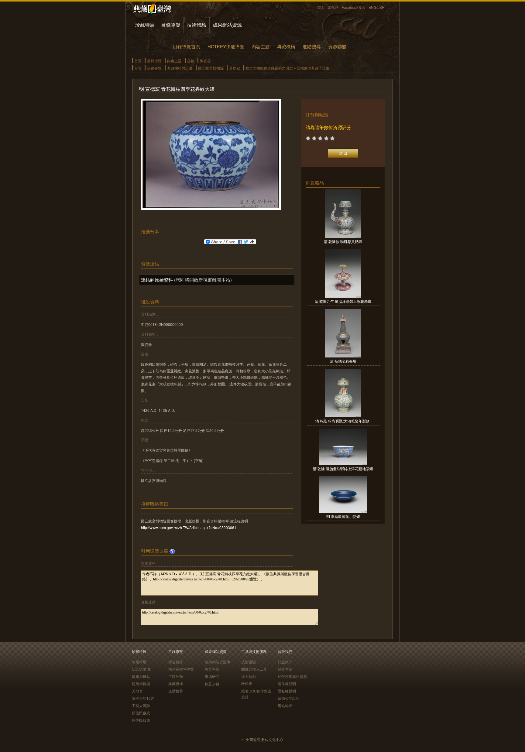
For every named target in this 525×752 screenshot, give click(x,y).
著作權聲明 (287, 683)
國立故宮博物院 (211, 67)
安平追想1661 (143, 698)
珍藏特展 (145, 24)
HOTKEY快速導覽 (226, 46)
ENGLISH (377, 7)
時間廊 (246, 683)
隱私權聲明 (287, 690)
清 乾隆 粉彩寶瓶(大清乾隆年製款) (343, 420)
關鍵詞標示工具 (254, 669)
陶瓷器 (205, 60)
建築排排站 (141, 676)
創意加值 (212, 683)
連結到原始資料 (157, 279)
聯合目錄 (175, 661)
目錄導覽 (170, 24)
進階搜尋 (312, 46)
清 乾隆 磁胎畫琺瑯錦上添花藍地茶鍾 (343, 468)
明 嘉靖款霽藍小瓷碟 (343, 516)
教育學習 (212, 669)
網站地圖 (285, 705)
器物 (190, 60)
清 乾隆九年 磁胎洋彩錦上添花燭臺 (343, 301)
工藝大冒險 (141, 705)
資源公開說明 (289, 698)
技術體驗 (196, 24)
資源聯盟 (337, 46)
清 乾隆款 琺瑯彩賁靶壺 (343, 241)
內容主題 (261, 46)
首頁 (321, 7)
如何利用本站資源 (292, 676)
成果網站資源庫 (217, 661)
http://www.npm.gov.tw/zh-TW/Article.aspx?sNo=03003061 (188, 527)
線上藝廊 (248, 676)
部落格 (333, 7)
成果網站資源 (227, 24)
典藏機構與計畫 (180, 67)
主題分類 (175, 676)
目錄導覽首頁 (186, 46)
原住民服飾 (141, 720)
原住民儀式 (141, 712)
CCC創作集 (141, 669)
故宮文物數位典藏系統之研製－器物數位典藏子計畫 (287, 67)
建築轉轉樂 (141, 683)
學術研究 (212, 676)
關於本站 (285, 669)
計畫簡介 (285, 661)
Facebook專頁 (353, 7)
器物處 (234, 67)
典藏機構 (286, 46)
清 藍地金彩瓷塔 (343, 361)
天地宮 (137, 690)
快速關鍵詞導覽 (181, 669)
